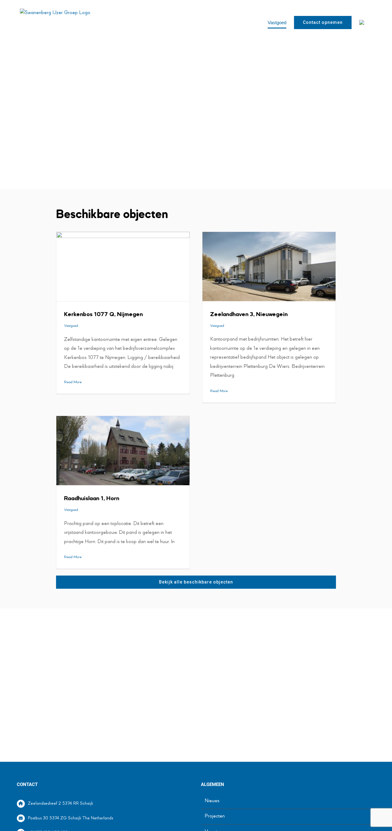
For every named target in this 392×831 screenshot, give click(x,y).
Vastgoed (71, 326)
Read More (73, 382)
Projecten (215, 816)
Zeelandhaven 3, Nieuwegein (249, 315)
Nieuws (212, 801)
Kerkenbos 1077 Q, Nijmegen (103, 315)
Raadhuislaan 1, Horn (91, 499)
